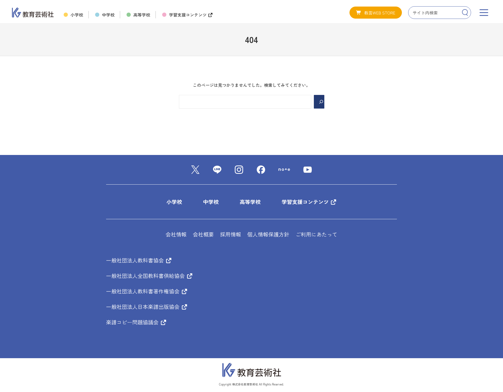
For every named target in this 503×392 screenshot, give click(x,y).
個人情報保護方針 (268, 234)
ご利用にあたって (316, 234)
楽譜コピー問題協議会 (133, 322)
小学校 (174, 202)
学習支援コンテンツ (306, 202)
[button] (375, 13)
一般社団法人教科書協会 (135, 260)
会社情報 (176, 234)
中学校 (211, 202)
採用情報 (230, 234)
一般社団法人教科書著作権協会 (143, 291)
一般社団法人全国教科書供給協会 (146, 276)
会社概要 (203, 234)
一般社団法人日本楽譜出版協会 (143, 306)
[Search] (465, 12)
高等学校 (250, 202)
